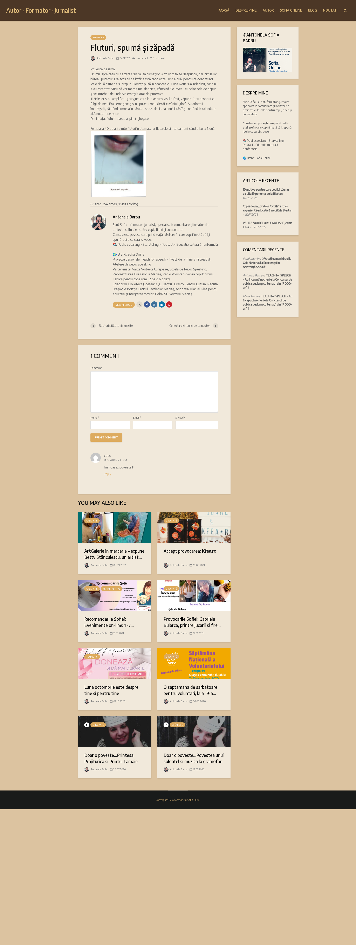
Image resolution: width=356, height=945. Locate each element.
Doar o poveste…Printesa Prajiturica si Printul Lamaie (111, 758)
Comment (96, 368)
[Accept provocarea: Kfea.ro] (194, 527)
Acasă (224, 10)
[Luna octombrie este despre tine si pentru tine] (114, 663)
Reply (107, 474)
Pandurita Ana (252, 258)
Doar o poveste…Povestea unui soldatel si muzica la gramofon (194, 758)
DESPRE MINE (245, 10)
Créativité (92, 520)
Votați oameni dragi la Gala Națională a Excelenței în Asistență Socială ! (267, 263)
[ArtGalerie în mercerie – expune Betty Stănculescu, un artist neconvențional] (114, 527)
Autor (268, 10)
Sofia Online (291, 10)
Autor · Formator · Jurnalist (41, 10)
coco (107, 455)
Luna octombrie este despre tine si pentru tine (111, 690)
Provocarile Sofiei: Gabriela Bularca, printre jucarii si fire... (192, 622)
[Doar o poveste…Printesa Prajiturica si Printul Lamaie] (114, 731)
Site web (180, 417)
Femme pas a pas (111, 589)
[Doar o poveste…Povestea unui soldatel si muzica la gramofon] (194, 731)
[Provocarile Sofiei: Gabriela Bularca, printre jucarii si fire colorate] (194, 595)
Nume (94, 417)
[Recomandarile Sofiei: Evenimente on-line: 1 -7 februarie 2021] (114, 595)
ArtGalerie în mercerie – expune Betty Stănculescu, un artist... (114, 554)
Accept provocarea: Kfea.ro (190, 551)
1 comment (142, 58)
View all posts (124, 305)
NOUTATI (330, 10)
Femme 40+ (98, 37)
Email (137, 417)
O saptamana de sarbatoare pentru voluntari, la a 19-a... (190, 690)
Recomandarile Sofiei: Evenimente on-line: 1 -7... (109, 622)
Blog (312, 10)
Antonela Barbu (105, 58)
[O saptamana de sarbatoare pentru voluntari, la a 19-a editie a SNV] (194, 663)
